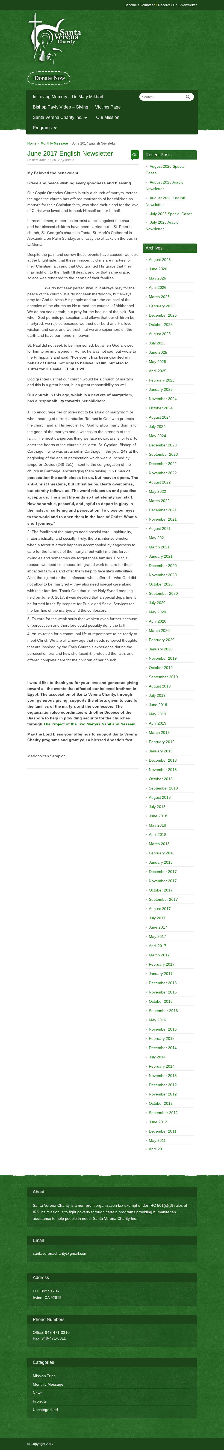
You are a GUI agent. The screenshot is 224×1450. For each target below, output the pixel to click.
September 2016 (163, 1010)
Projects (40, 1401)
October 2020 (161, 584)
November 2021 (163, 519)
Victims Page (108, 107)
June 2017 (158, 927)
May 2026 (157, 278)
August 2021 (160, 528)
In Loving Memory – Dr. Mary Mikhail (68, 96)
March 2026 (159, 297)
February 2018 (162, 853)
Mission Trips (44, 1376)
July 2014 (157, 1057)
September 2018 (163, 788)
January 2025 (161, 389)
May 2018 (157, 825)
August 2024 (160, 417)
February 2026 (162, 306)
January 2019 (161, 751)
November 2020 (163, 575)
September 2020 (163, 593)
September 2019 (163, 677)
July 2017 (157, 918)
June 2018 (158, 816)
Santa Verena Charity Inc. (56, 118)
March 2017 (159, 955)
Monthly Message (54, 143)
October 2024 (161, 408)
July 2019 (157, 695)
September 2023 (163, 454)
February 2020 (162, 640)
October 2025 (161, 324)
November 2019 (163, 658)
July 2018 (157, 806)
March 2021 (159, 547)
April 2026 (157, 287)
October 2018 (161, 779)
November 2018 (163, 769)
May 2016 (157, 1020)
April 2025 (157, 371)
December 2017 (163, 871)
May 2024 (157, 436)
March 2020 (159, 630)
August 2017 (160, 908)
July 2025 (157, 343)
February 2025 (162, 380)
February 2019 (162, 742)
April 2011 (157, 1149)
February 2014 (162, 1066)
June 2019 (158, 705)
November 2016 (163, 992)
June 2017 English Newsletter (70, 153)
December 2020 (163, 565)
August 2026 (160, 259)
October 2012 (161, 1103)
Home (32, 143)
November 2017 (163, 881)
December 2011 (162, 1131)
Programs (41, 128)
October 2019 (161, 667)
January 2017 (161, 973)
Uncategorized (45, 1409)
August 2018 (160, 797)
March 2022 (159, 501)
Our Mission (107, 117)
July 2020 (157, 603)
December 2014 (163, 1048)
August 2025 (160, 334)
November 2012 (163, 1094)
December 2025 (163, 315)
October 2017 (161, 890)
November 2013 (163, 1075)
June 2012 (158, 1122)
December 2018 (163, 760)
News (37, 1393)
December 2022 (163, 463)
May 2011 (157, 1140)
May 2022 (157, 491)
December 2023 (163, 445)
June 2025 (158, 352)
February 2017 (162, 964)
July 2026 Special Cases (171, 214)
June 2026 (158, 269)
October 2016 (161, 1001)
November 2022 (163, 473)
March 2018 (159, 844)
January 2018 (161, 862)
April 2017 (157, 946)
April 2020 (157, 621)
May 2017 (157, 936)
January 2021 (161, 556)
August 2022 (160, 482)
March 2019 (159, 732)
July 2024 (157, 426)
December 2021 (163, 510)
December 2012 (163, 1085)
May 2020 (157, 612)
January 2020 (161, 649)
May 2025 (157, 361)
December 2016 (163, 983)
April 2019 (157, 723)
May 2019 (157, 714)
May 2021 (157, 538)
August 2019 (160, 686)
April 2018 (157, 834)
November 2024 (163, 399)
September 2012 (163, 1112)
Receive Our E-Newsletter (177, 5)
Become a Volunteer (140, 5)
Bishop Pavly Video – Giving (60, 107)
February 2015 (162, 1038)
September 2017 (163, 899)
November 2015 (163, 1029)
